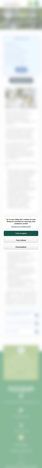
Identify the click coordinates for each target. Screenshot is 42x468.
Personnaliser (21, 247)
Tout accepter (21, 233)
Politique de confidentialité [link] (21, 226)
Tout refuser (21, 240)
